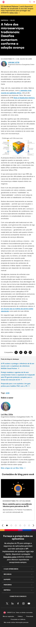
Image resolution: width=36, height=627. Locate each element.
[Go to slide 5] (24, 525)
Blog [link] (13, 20)
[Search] (30, 2)
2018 (7, 393)
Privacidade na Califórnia (18, 619)
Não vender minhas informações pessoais (16, 622)
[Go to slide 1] (7, 525)
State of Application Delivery (24, 98)
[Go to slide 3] (16, 525)
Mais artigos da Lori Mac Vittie (12, 468)
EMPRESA (4, 20)
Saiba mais (13, 13)
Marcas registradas (8, 616)
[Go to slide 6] (29, 525)
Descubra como (9, 557)
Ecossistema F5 (10, 501)
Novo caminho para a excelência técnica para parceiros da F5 (17, 505)
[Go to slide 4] (20, 525)
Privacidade (29, 616)
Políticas (20, 616)
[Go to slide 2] (11, 525)
